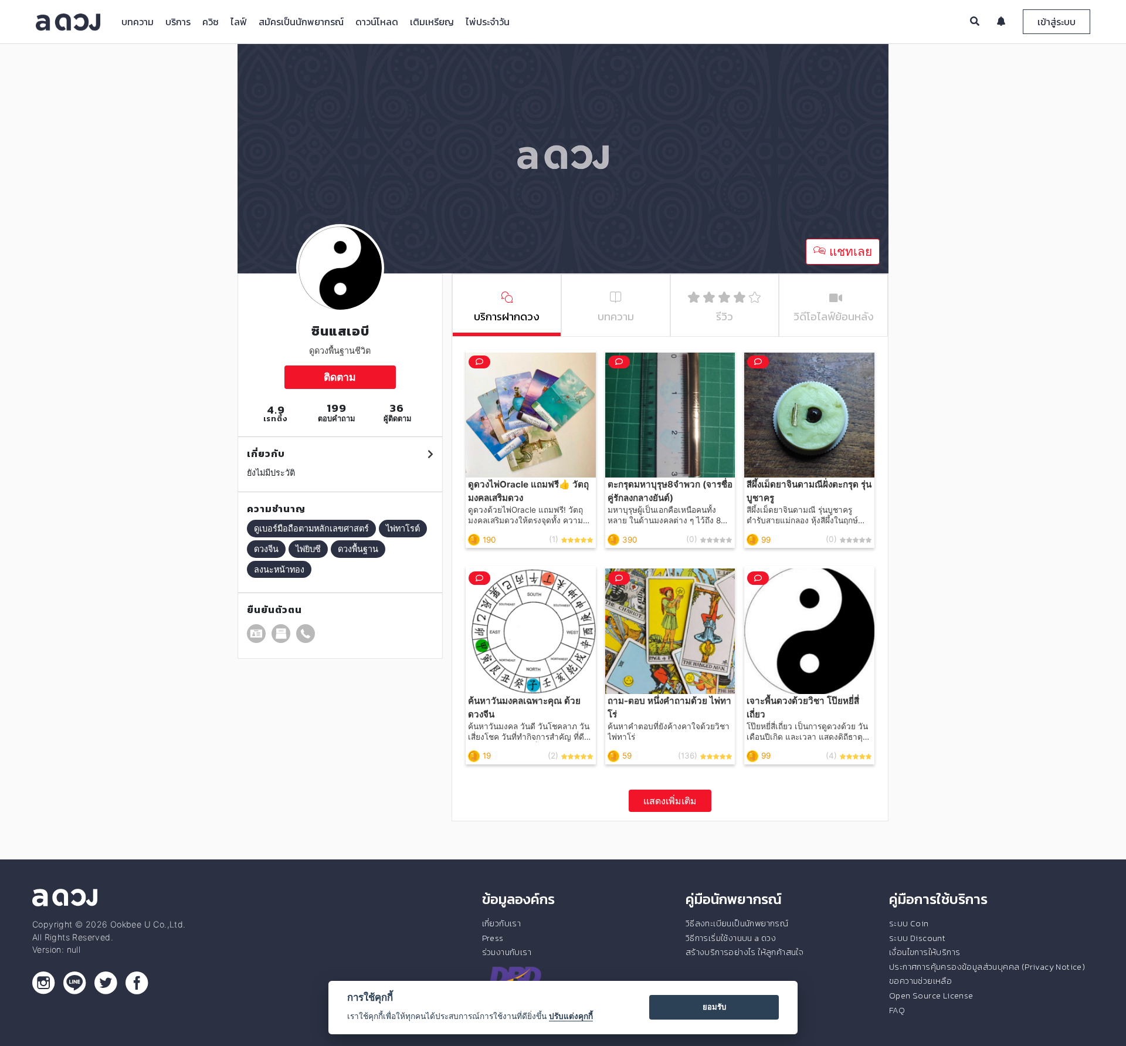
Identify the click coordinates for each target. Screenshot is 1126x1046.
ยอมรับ (714, 1006)
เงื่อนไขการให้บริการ (924, 952)
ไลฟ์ (238, 22)
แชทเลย (849, 251)
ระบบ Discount (917, 938)
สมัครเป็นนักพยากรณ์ (301, 22)
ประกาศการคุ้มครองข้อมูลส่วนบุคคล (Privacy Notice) (987, 966)
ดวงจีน (266, 549)
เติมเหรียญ (432, 22)
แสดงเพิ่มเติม (670, 801)
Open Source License (931, 995)
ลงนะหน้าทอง (279, 569)
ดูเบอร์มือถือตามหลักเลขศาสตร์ (311, 528)
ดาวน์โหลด (376, 22)
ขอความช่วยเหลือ (920, 980)
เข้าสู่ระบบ (1056, 22)
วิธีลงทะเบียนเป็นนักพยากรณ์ (737, 923)
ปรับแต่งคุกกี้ (571, 1016)
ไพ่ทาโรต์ (403, 528)
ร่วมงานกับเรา (506, 952)
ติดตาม (340, 377)
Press (493, 938)
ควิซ (210, 22)
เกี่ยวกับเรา (501, 923)
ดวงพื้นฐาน (358, 549)
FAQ (897, 1010)
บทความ (137, 22)
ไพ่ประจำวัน (488, 22)
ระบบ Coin (909, 923)
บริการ (178, 22)
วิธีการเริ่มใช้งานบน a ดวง (731, 938)
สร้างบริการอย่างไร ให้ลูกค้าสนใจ (744, 952)
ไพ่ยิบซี (308, 549)
